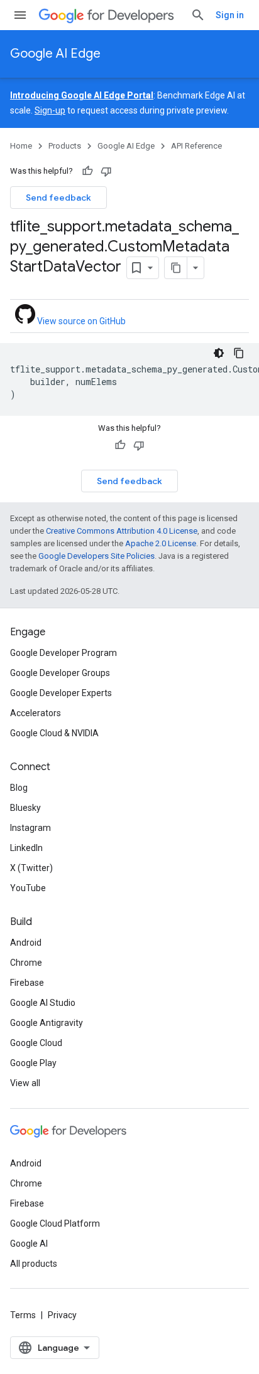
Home (21, 146)
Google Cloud (36, 1043)
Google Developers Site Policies (96, 556)
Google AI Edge (55, 53)
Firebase (27, 983)
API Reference (196, 146)
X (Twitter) (31, 868)
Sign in (230, 15)
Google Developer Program (63, 653)
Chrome (26, 963)
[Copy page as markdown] (176, 267)
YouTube (28, 888)
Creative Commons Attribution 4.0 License (121, 531)
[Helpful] (87, 171)
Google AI (29, 1244)
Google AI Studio (42, 1003)
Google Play (33, 1063)
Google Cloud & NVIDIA (54, 733)
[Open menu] (20, 15)
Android (25, 943)
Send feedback (58, 197)
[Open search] (198, 15)
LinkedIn (26, 848)
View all (25, 1083)
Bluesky (25, 808)
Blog (19, 788)
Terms (23, 1315)
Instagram (30, 828)
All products (33, 1264)
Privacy (62, 1315)
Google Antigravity (46, 1023)
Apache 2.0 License (160, 543)
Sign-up (50, 110)
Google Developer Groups (60, 673)
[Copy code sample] (239, 353)
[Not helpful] (106, 171)
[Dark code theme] (219, 353)
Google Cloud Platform (55, 1223)
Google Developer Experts (61, 693)
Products (64, 146)
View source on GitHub (80, 321)
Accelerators (35, 713)
